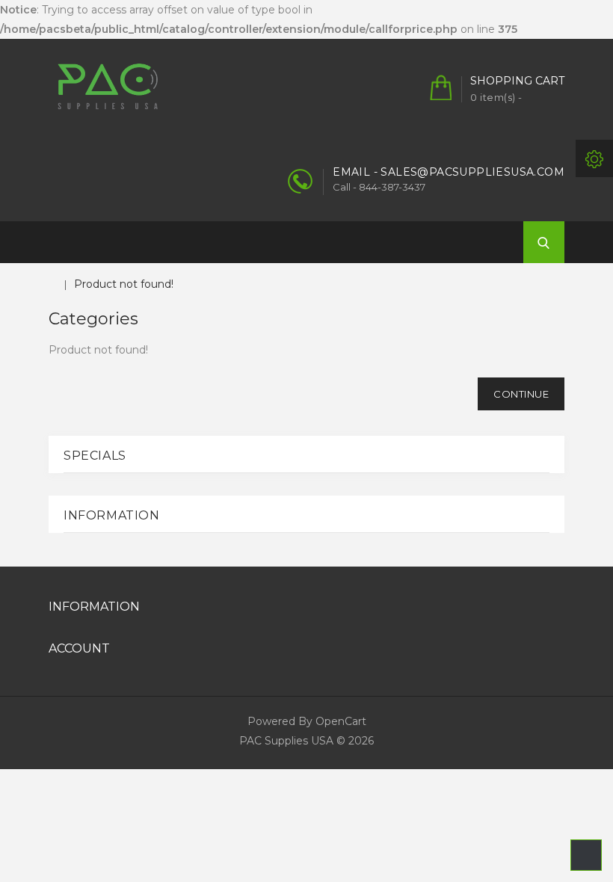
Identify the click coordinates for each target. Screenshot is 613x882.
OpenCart (340, 721)
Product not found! (123, 284)
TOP (586, 855)
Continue (521, 394)
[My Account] (594, 158)
